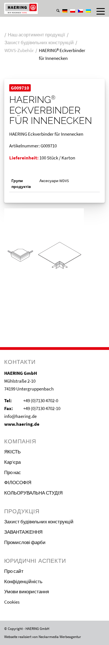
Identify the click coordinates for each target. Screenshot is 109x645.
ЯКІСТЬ (12, 452)
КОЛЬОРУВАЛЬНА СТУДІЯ (33, 493)
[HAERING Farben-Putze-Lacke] (44, 8)
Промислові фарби (25, 542)
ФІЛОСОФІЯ (17, 482)
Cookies (12, 602)
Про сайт (13, 571)
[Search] (55, 11)
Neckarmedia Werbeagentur (60, 636)
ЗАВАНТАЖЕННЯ (23, 532)
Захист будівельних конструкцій (39, 522)
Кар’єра (12, 462)
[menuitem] (55, 5)
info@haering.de (20, 416)
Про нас (12, 472)
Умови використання (26, 591)
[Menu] (98, 11)
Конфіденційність (23, 581)
